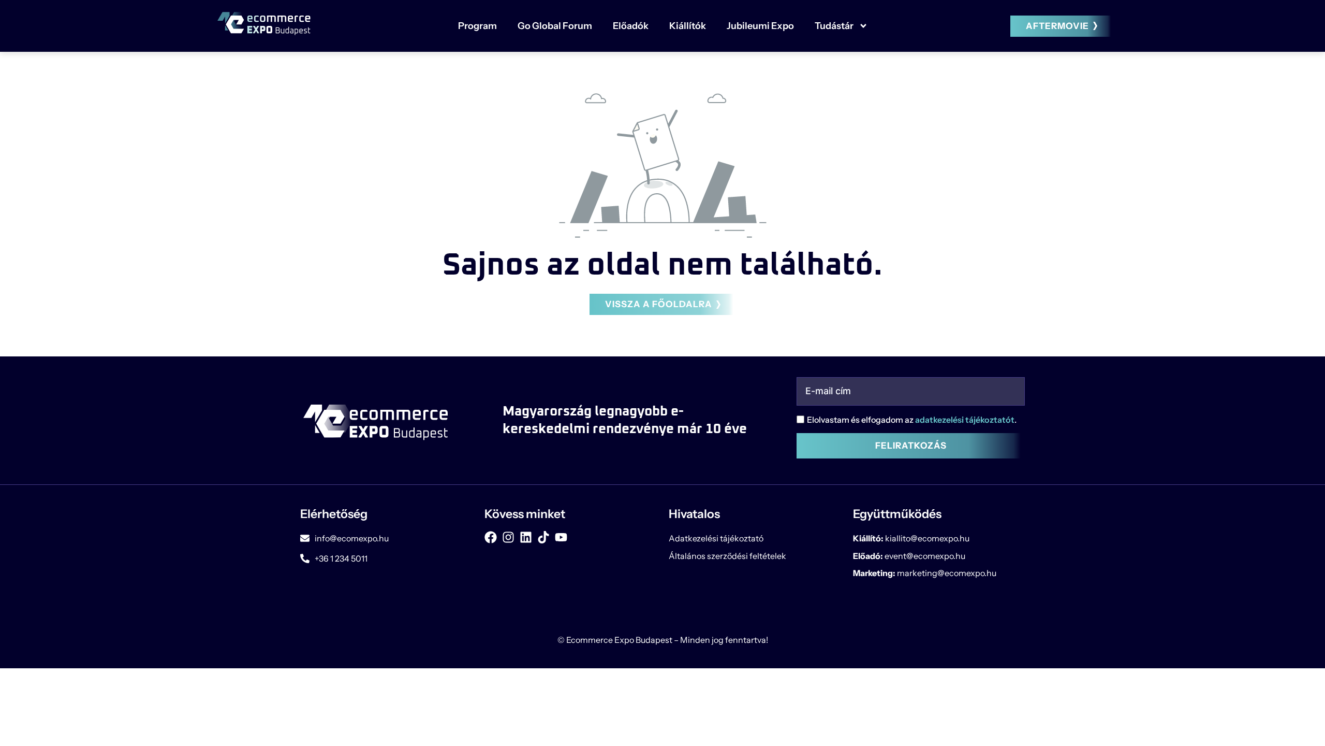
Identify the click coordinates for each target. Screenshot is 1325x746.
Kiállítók (687, 26)
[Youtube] (561, 537)
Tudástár (834, 26)
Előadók (631, 26)
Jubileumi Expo (760, 26)
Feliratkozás (911, 445)
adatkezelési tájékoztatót (964, 419)
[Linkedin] (526, 537)
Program (477, 26)
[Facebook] (490, 537)
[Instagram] (508, 537)
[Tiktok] (543, 537)
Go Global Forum (555, 26)
